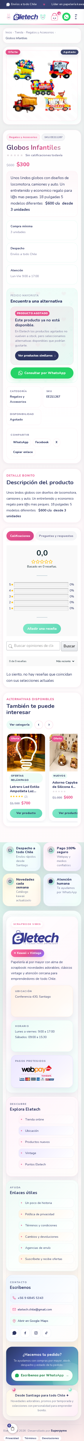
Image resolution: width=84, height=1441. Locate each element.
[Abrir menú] (76, 17)
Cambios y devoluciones (41, 1237)
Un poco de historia (38, 1203)
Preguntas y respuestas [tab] (56, 536)
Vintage (30, 1153)
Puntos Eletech (35, 1164)
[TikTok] (46, 1332)
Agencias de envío (38, 1248)
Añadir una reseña (42, 629)
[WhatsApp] (66, 17)
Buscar (69, 646)
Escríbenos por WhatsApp (45, 1375)
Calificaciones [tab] (20, 536)
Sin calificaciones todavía (43, 155)
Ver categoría (20, 725)
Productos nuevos (37, 1142)
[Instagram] (35, 1332)
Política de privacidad (39, 1214)
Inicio (9, 32)
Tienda (19, 32)
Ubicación (32, 1131)
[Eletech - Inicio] (25, 16)
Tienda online (34, 1119)
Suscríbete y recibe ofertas (43, 1259)
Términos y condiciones (41, 1225)
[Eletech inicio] (35, 937)
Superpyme (59, 1431)
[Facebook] (25, 1332)
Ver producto (26, 813)
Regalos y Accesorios (40, 32)
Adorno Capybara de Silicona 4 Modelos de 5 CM (24, 784)
